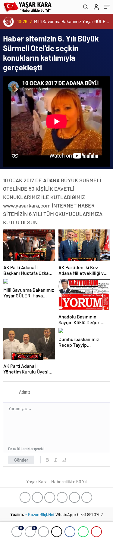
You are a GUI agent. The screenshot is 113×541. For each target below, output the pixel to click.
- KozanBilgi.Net (40, 514)
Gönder (21, 460)
